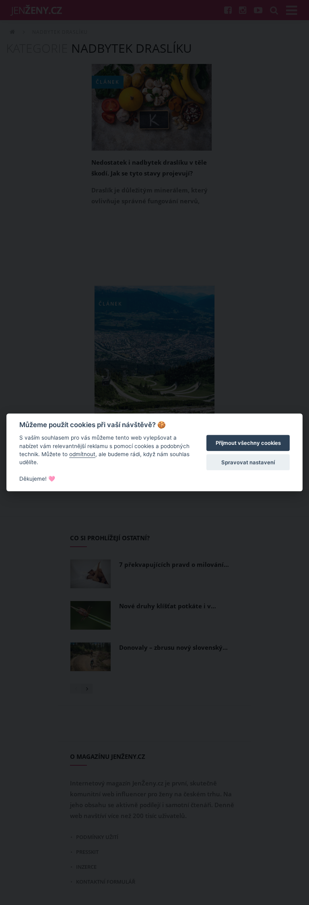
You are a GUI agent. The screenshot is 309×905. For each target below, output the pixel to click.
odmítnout (82, 454)
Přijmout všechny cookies (248, 443)
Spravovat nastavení (248, 462)
